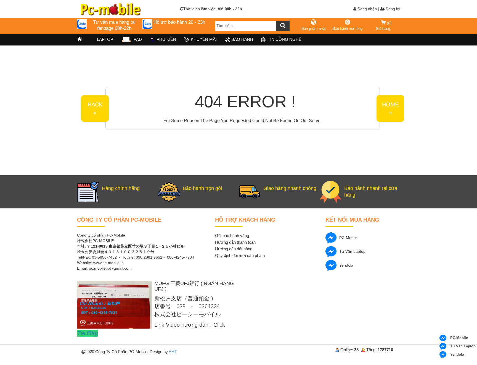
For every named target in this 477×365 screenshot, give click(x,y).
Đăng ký (392, 9)
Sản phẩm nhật (313, 28)
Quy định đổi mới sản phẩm (240, 255)
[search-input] (252, 26)
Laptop (105, 39)
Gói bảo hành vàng (232, 235)
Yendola (346, 265)
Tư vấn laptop (352, 251)
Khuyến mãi (204, 39)
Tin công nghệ (284, 39)
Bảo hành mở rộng (347, 28)
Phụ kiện (166, 39)
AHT (173, 351)
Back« (95, 108)
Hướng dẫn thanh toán (235, 242)
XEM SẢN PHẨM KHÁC (382, 87)
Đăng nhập (366, 9)
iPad (137, 39)
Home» (390, 108)
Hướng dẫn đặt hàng (233, 248)
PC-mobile (348, 237)
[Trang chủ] (79, 39)
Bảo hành (242, 39)
